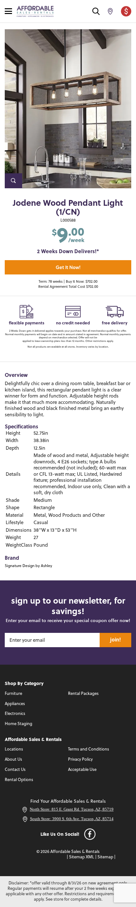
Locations (14, 749)
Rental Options (19, 780)
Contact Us (15, 769)
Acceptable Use (82, 769)
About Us (13, 759)
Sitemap (105, 857)
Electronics (15, 713)
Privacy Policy (80, 759)
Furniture (13, 693)
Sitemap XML (81, 857)
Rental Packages (83, 693)
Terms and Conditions (88, 749)
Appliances (15, 704)
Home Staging (18, 724)
